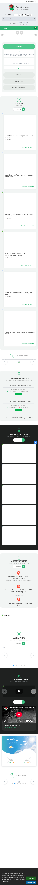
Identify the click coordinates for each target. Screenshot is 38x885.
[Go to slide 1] (18, 38)
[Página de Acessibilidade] (31, 15)
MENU (5, 28)
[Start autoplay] (17, 33)
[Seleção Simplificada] (19, 781)
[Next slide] (35, 35)
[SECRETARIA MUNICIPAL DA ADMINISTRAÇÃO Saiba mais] (19, 655)
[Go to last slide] (2, 35)
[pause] (21, 33)
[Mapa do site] (28, 15)
